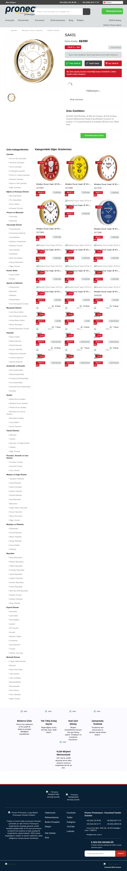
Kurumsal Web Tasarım (113, 867)
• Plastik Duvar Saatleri (16, 407)
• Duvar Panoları (13, 426)
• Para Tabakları (13, 694)
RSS (47, 838)
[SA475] (107, 329)
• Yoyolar (10, 649)
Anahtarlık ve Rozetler (15, 366)
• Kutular (10, 279)
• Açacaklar (11, 611)
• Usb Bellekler (13, 237)
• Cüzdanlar (12, 640)
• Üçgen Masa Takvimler (16, 508)
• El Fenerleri (12, 628)
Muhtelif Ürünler (13, 657)
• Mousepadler (13, 686)
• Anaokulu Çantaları (15, 163)
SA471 (96, 354)
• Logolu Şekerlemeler (16, 661)
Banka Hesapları (52, 822)
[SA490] (107, 308)
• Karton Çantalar (14, 487)
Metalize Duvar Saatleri (32, 30)
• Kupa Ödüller (13, 545)
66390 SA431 (53, 30)
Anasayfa (9, 20)
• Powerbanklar (13, 229)
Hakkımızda (50, 813)
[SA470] (49, 329)
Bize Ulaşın (10, 2)
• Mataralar (11, 221)
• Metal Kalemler (13, 341)
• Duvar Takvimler (14, 512)
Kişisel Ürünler (12, 607)
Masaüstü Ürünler (13, 308)
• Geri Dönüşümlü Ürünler (17, 304)
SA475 (96, 333)
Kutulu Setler (11, 271)
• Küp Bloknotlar (13, 499)
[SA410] (78, 329)
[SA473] (49, 308)
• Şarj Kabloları (13, 250)
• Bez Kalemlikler (14, 196)
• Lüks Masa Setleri (15, 312)
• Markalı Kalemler (14, 362)
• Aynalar (10, 632)
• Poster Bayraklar (14, 587)
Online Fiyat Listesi (112, 25)
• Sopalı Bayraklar (14, 574)
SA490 (96, 313)
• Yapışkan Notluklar (15, 479)
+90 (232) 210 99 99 (68, 2)
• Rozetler (11, 391)
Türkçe (108, 2)
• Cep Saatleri (12, 422)
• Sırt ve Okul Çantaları (16, 158)
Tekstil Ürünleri (12, 431)
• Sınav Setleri (12, 204)
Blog (71, 20)
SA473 (39, 313)
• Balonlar (11, 665)
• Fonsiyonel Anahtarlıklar (17, 378)
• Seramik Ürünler (14, 466)
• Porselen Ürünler (14, 462)
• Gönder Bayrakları (15, 582)
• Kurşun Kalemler (14, 349)
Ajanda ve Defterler (14, 283)
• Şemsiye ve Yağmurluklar (17, 443)
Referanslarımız (57, 20)
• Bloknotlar (11, 504)
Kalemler (10, 333)
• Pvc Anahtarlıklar (14, 383)
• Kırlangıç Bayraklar (15, 570)
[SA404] (49, 350)
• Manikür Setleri (13, 636)
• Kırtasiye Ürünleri (14, 208)
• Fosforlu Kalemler (14, 358)
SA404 (39, 354)
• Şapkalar (11, 435)
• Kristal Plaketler (14, 533)
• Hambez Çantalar (14, 179)
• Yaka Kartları (13, 674)
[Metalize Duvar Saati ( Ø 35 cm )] (49, 168)
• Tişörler (10, 439)
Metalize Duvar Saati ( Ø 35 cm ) (49, 184)
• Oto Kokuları (12, 690)
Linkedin (70, 831)
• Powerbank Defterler (16, 233)
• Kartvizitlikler (12, 620)
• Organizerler (12, 287)
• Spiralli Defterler (14, 495)
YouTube (70, 827)
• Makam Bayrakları (15, 562)
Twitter (69, 817)
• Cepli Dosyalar (13, 483)
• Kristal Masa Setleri (15, 320)
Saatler (14, 30)
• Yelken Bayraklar (14, 566)
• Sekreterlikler (13, 300)
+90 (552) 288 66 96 (114, 824)
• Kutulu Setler (13, 275)
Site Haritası (50, 833)
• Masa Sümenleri (14, 324)
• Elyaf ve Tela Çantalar (16, 183)
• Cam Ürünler (13, 470)
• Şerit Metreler (13, 645)
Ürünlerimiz (23, 20)
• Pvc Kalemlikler (13, 200)
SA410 (68, 333)
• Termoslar (11, 217)
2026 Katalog (114, 20)
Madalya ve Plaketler (15, 524)
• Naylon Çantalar (14, 491)
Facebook (71, 813)
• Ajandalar (11, 291)
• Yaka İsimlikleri (13, 678)
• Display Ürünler (14, 595)
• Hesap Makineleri (14, 262)
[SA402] (78, 350)
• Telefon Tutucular (14, 653)
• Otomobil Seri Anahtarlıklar (18, 387)
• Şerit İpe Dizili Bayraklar (17, 591)
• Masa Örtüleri (13, 603)
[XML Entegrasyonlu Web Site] (33, 864)
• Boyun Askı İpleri (14, 670)
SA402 (68, 354)
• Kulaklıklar (12, 254)
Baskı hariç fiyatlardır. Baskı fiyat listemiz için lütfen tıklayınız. (93, 55)
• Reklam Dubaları (14, 599)
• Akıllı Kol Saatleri (14, 258)
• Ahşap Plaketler (14, 541)
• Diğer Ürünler (13, 266)
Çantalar (10, 154)
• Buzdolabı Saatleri (15, 418)
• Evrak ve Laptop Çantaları (18, 175)
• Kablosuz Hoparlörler (16, 241)
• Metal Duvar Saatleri (16, 399)
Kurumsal (40, 20)
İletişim (80, 20)
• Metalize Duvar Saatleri (17, 403)
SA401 (68, 313)
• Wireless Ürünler (14, 246)
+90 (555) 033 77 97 (90, 2)
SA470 (39, 333)
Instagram (70, 822)
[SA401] (78, 308)
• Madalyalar (12, 528)
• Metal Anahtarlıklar (15, 374)
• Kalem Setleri (13, 337)
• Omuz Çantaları (14, 167)
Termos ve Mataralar (14, 212)
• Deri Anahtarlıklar (14, 370)
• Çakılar (10, 624)
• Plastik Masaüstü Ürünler (17, 329)
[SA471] (107, 350)
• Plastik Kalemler (14, 345)
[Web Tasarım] (113, 864)
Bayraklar (10, 553)
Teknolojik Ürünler (14, 225)
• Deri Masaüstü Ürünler (16, 316)
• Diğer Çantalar (13, 188)
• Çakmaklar (12, 616)
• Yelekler (11, 447)
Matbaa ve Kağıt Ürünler (16, 475)
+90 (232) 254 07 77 (93, 824)
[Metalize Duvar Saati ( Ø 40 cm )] (49, 245)
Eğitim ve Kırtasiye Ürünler (17, 192)
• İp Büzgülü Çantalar (15, 171)
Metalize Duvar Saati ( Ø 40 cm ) (49, 250)
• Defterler (11, 295)
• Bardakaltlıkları (13, 682)
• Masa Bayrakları (14, 557)
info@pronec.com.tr (94, 835)
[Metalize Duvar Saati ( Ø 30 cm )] (78, 168)
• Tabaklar (11, 549)
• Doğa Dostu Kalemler (16, 354)
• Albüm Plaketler (14, 537)
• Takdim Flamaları (14, 578)
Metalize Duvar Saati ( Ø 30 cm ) (78, 184)
